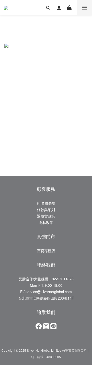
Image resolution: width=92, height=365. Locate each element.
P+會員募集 (46, 203)
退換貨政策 (46, 216)
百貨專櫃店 (46, 250)
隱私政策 (46, 222)
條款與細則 (46, 209)
